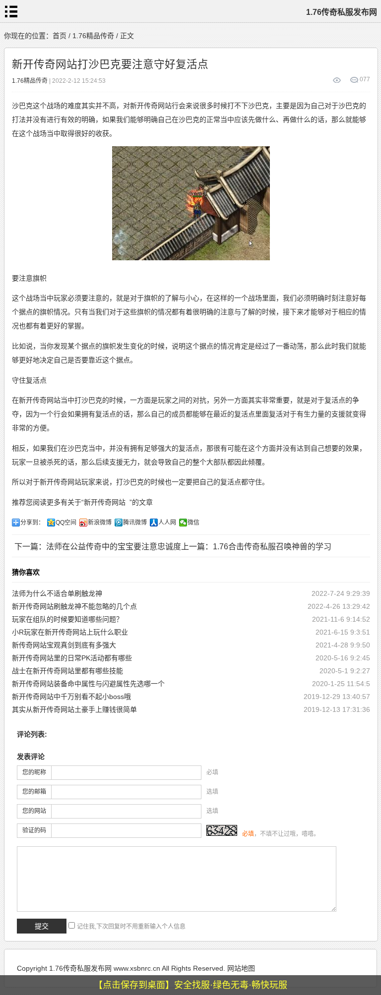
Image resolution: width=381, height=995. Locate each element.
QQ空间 (66, 522)
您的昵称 (34, 772)
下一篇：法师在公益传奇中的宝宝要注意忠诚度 (97, 546)
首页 (59, 36)
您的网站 (34, 811)
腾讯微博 (135, 522)
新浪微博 (100, 522)
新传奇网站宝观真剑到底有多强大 (64, 645)
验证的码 (34, 830)
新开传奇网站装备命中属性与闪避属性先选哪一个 (88, 684)
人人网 (167, 522)
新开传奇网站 (105, 502)
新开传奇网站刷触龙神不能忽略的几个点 (74, 606)
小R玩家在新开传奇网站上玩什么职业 (70, 632)
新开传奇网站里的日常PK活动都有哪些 (72, 658)
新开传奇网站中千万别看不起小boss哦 (71, 697)
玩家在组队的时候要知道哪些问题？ (67, 619)
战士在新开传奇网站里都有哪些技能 (67, 671)
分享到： (32, 522)
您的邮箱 (34, 791)
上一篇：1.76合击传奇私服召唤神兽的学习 (256, 546)
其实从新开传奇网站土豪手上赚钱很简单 (74, 709)
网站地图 (241, 968)
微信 (193, 522)
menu (11, 11)
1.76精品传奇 (93, 36)
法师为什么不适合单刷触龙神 (57, 593)
